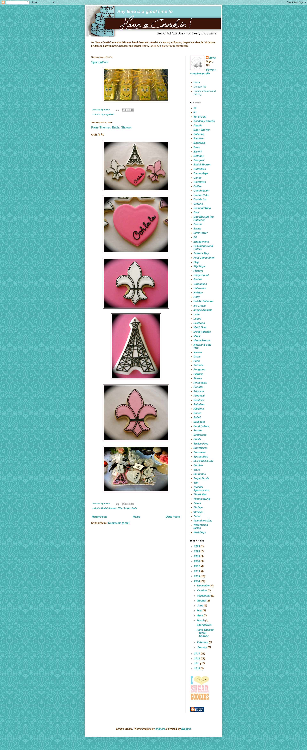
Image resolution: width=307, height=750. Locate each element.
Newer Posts (99, 516)
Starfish (198, 465)
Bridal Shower (108, 508)
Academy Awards (204, 121)
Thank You (200, 494)
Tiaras (197, 503)
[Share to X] (129, 110)
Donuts (197, 224)
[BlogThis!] (126, 110)
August (202, 600)
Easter (197, 228)
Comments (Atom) (119, 523)
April (200, 615)
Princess (198, 391)
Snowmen (199, 452)
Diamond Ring (202, 208)
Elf (195, 237)
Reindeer (199, 404)
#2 (194, 108)
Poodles (198, 387)
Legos (197, 318)
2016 (197, 571)
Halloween (199, 288)
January (202, 647)
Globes (197, 279)
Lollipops (199, 323)
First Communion (204, 257)
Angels (197, 125)
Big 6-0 (197, 151)
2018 (197, 561)
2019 (197, 556)
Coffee (197, 186)
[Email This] (123, 110)
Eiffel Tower (124, 508)
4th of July (199, 116)
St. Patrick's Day (203, 461)
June (200, 605)
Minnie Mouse (201, 340)
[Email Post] (117, 109)
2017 (197, 566)
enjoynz (160, 728)
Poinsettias (200, 382)
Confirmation (201, 190)
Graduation (200, 284)
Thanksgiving (201, 498)
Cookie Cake (201, 195)
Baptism (198, 138)
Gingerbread (201, 275)
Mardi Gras (200, 327)
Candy (197, 177)
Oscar (197, 356)
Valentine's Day (202, 520)
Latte (196, 314)
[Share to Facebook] (132, 110)
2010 (197, 668)
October (202, 590)
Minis (196, 336)
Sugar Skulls (201, 478)
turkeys (198, 512)
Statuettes (199, 474)
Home (136, 516)
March (201, 620)
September (204, 595)
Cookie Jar (200, 199)
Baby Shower (201, 129)
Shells (197, 439)
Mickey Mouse (202, 331)
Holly (196, 297)
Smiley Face (200, 443)
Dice (196, 212)
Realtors (198, 400)
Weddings (199, 532)
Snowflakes (200, 448)
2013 (197, 653)
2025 (197, 546)
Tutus (197, 516)
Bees (196, 147)
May (200, 610)
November (203, 585)
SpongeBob (107, 114)
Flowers (198, 270)
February (203, 642)
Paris (134, 508)
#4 (194, 112)
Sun (195, 482)
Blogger (186, 728)
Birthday (198, 156)
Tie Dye (198, 507)
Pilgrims (198, 374)
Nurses (197, 352)
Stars (196, 469)
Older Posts (173, 516)
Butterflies (199, 169)
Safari (197, 417)
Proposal (199, 395)
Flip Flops (199, 266)
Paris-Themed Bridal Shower (111, 127)
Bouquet (198, 160)
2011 (197, 663)
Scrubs (197, 430)
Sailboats (199, 422)
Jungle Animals (202, 310)
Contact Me (199, 86)
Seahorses (200, 434)
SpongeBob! (100, 62)
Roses (197, 413)
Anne (212, 57)
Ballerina (198, 134)
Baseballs (199, 142)
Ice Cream (199, 305)
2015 (197, 576)
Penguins (199, 369)
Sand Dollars (201, 426)
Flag (196, 262)
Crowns (198, 203)
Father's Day (201, 253)
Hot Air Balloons (203, 301)
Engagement (201, 241)
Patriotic (198, 365)
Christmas (199, 182)
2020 (197, 551)
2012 (197, 658)
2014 (197, 581)
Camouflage (200, 173)
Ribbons (198, 408)
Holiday (198, 292)
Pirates (197, 378)
